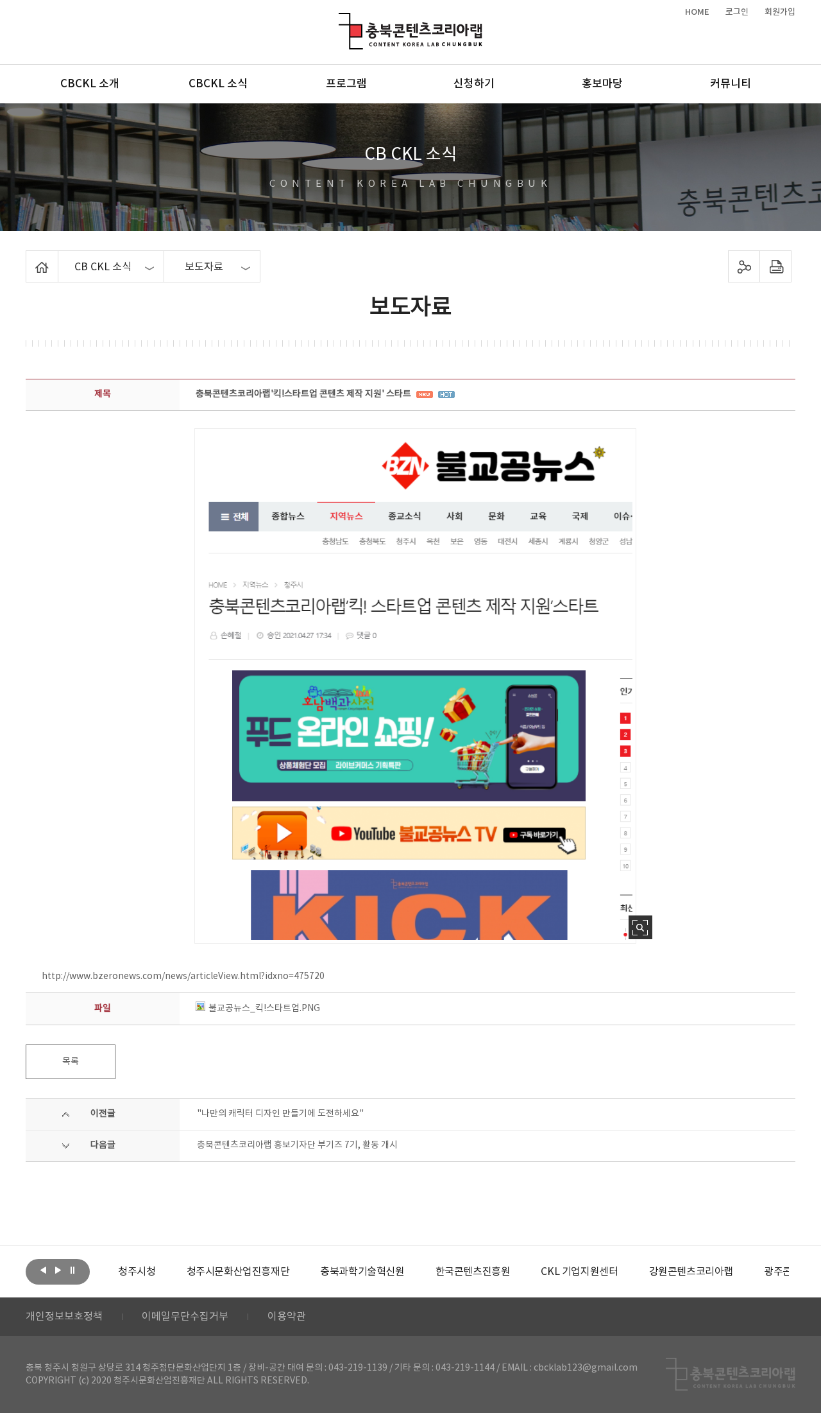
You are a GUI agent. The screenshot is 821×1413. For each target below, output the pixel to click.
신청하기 (474, 84)
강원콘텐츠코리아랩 (691, 1272)
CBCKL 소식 (218, 84)
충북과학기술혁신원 (362, 1272)
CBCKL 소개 (89, 84)
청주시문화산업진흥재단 (238, 1272)
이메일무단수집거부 (185, 1316)
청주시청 (136, 1272)
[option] (137, 1272)
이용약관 (286, 1316)
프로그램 (346, 84)
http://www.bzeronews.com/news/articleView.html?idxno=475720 (183, 976)
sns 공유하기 (744, 266)
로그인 (737, 12)
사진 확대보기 (640, 927)
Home (29, 258)
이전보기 (43, 1270)
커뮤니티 (730, 84)
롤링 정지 (72, 1270)
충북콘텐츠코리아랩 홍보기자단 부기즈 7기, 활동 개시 (297, 1145)
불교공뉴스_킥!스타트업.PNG (264, 1008)
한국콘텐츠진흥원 (473, 1272)
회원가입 (780, 12)
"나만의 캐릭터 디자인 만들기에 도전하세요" (280, 1114)
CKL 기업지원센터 (579, 1272)
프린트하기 (776, 266)
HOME (697, 12)
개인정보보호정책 (64, 1316)
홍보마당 (602, 84)
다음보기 (57, 1270)
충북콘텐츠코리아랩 (341, 20)
